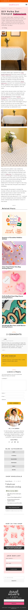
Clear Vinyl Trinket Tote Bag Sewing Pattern (11, 267)
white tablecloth (6, 96)
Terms (19, 598)
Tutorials (13, 455)
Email (3, 396)
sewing (14, 205)
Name (3, 393)
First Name (8, 563)
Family (13, 466)
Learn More (14, 439)
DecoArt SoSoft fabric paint (10, 361)
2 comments (18, 8)
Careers (13, 598)
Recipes (14, 469)
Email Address (10, 558)
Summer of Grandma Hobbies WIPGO (12, 238)
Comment (5, 378)
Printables (13, 462)
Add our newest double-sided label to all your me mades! (14, 548)
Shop (8, 598)
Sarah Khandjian (10, 356)
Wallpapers (14, 459)
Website (4, 399)
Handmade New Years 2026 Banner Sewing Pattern (14, 326)
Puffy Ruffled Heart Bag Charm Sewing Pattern (12, 296)
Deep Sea (8, 174)
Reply (3, 350)
